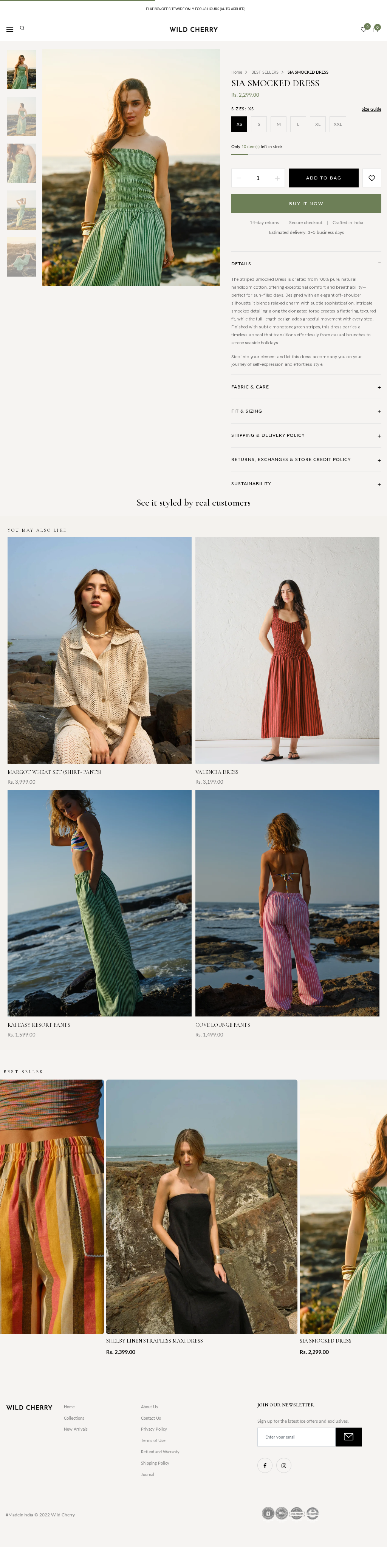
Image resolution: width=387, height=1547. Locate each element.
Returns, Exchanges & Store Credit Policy (306, 459)
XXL (338, 124)
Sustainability (306, 483)
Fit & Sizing (306, 411)
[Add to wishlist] (371, 178)
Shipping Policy (155, 1462)
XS (239, 124)
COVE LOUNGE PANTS (222, 1025)
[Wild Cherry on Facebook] (264, 1465)
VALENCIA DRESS (216, 772)
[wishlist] (363, 30)
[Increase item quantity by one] (277, 178)
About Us (149, 1406)
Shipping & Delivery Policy (306, 435)
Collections (74, 1418)
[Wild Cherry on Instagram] (283, 1465)
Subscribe (349, 1437)
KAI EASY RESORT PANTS (39, 1025)
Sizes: (242, 108)
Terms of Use (153, 1440)
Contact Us (151, 1418)
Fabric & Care (306, 386)
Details (306, 263)
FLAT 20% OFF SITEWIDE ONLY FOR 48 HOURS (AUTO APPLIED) (195, 9)
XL (317, 124)
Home (69, 1406)
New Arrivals (76, 1428)
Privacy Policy (154, 1428)
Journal (147, 1474)
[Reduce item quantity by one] (239, 178)
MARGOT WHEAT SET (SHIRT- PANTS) (54, 772)
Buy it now (306, 203)
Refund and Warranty (160, 1451)
